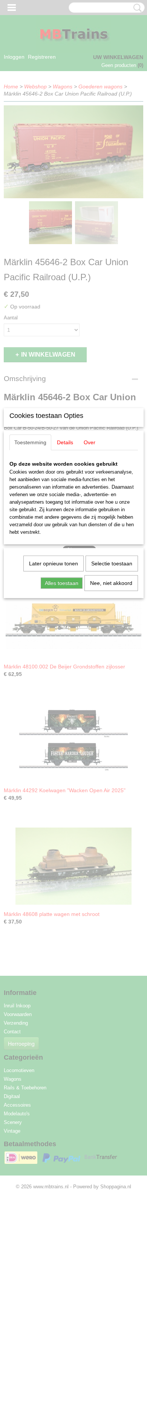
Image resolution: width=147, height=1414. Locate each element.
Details (65, 442)
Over (89, 442)
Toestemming (30, 442)
